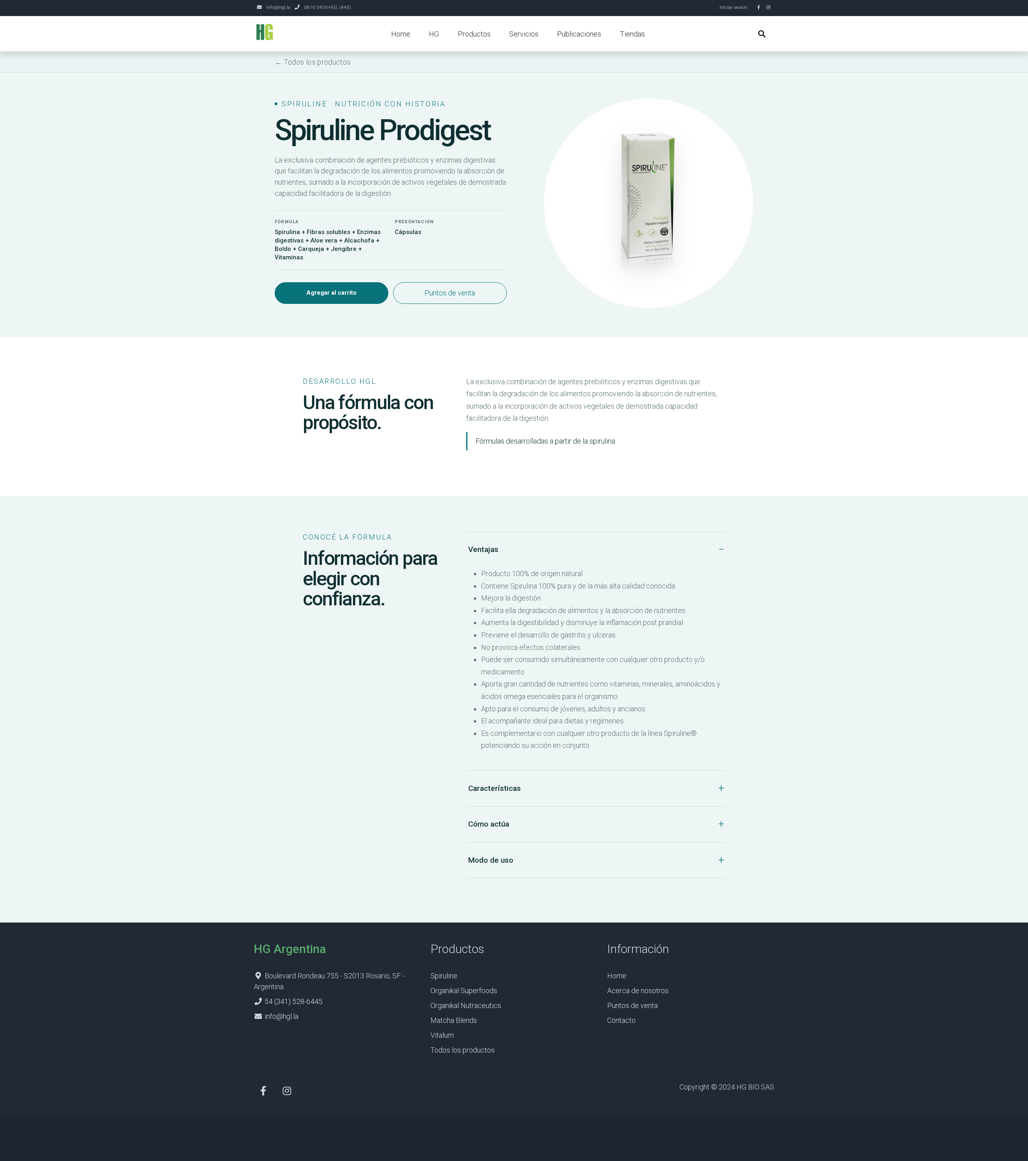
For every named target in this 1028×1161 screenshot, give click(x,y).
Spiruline (443, 976)
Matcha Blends (453, 1020)
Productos (474, 34)
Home (400, 34)
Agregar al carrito (331, 292)
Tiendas (632, 34)
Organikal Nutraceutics (465, 1005)
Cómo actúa (488, 824)
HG (434, 34)
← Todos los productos (313, 62)
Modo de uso (490, 860)
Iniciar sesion (733, 7)
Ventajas (483, 549)
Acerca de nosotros (638, 990)
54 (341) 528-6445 (293, 1001)
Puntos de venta (449, 293)
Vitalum (442, 1035)
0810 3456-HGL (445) (327, 7)
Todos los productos (462, 1050)
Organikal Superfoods (463, 990)
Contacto (621, 1020)
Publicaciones (579, 34)
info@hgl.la (278, 7)
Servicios (523, 34)
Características (494, 788)
